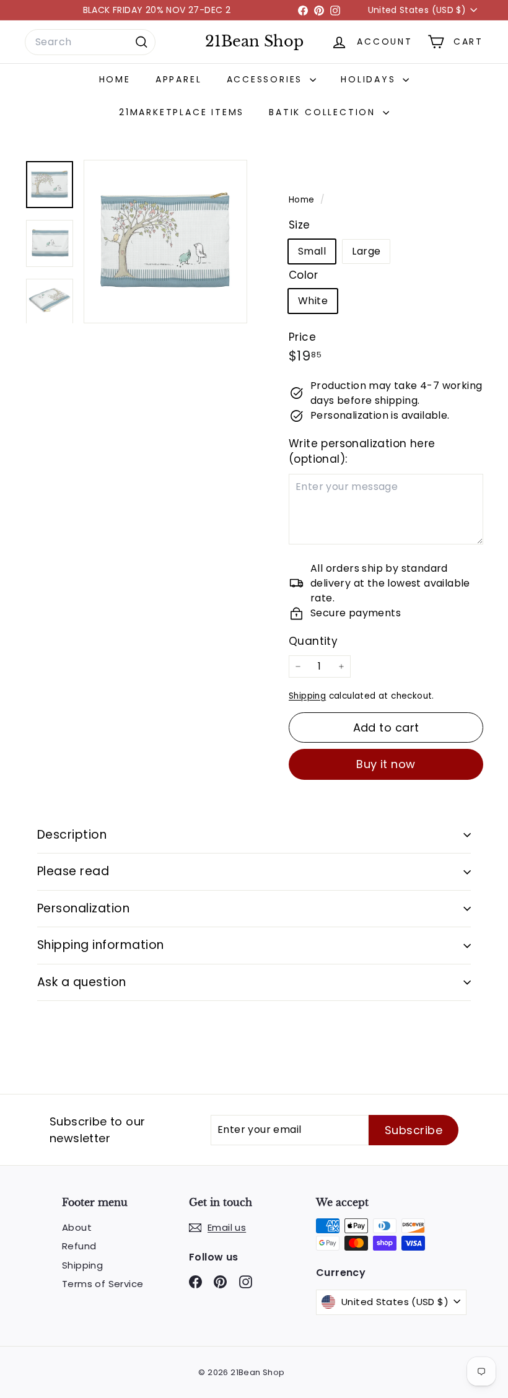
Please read (73, 871)
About (77, 1227)
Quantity (313, 641)
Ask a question (81, 982)
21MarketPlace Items (181, 112)
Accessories (267, 79)
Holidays (370, 79)
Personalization (83, 908)
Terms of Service (102, 1283)
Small (312, 251)
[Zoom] (165, 241)
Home (115, 79)
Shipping (307, 696)
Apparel (178, 79)
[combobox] (90, 42)
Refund (79, 1245)
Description (72, 834)
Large (366, 251)
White (313, 301)
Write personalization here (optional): (362, 451)
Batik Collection (324, 112)
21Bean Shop (254, 41)
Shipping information (100, 945)
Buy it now (386, 764)
